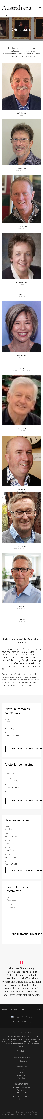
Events (21, 1069)
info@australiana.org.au (23, 1096)
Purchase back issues (21, 1067)
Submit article (21, 1075)
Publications (18, 1112)
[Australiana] (17, 7)
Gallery (10, 1112)
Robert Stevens (11, 773)
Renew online (21, 1064)
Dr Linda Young (11, 780)
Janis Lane (11, 907)
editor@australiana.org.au (24, 1099)
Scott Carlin (10, 829)
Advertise (21, 1078)
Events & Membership (32, 1112)
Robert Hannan (11, 721)
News (21, 1072)
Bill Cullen (9, 794)
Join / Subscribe (21, 1061)
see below (30, 56)
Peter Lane (11, 900)
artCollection (36, 1114)
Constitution (21, 1051)
